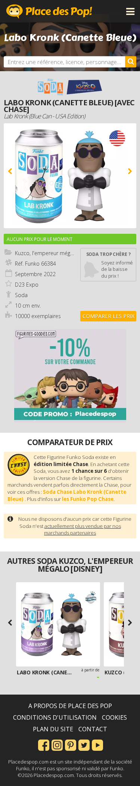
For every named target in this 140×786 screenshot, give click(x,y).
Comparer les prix (108, 316)
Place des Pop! (49, 11)
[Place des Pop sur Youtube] (97, 744)
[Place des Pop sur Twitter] (84, 744)
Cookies (114, 717)
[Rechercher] (130, 61)
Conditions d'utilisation (55, 717)
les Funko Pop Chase (87, 499)
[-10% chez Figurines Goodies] (70, 376)
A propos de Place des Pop (70, 706)
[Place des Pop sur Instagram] (57, 744)
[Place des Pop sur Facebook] (43, 744)
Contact (92, 729)
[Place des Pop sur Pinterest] (70, 744)
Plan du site (53, 729)
